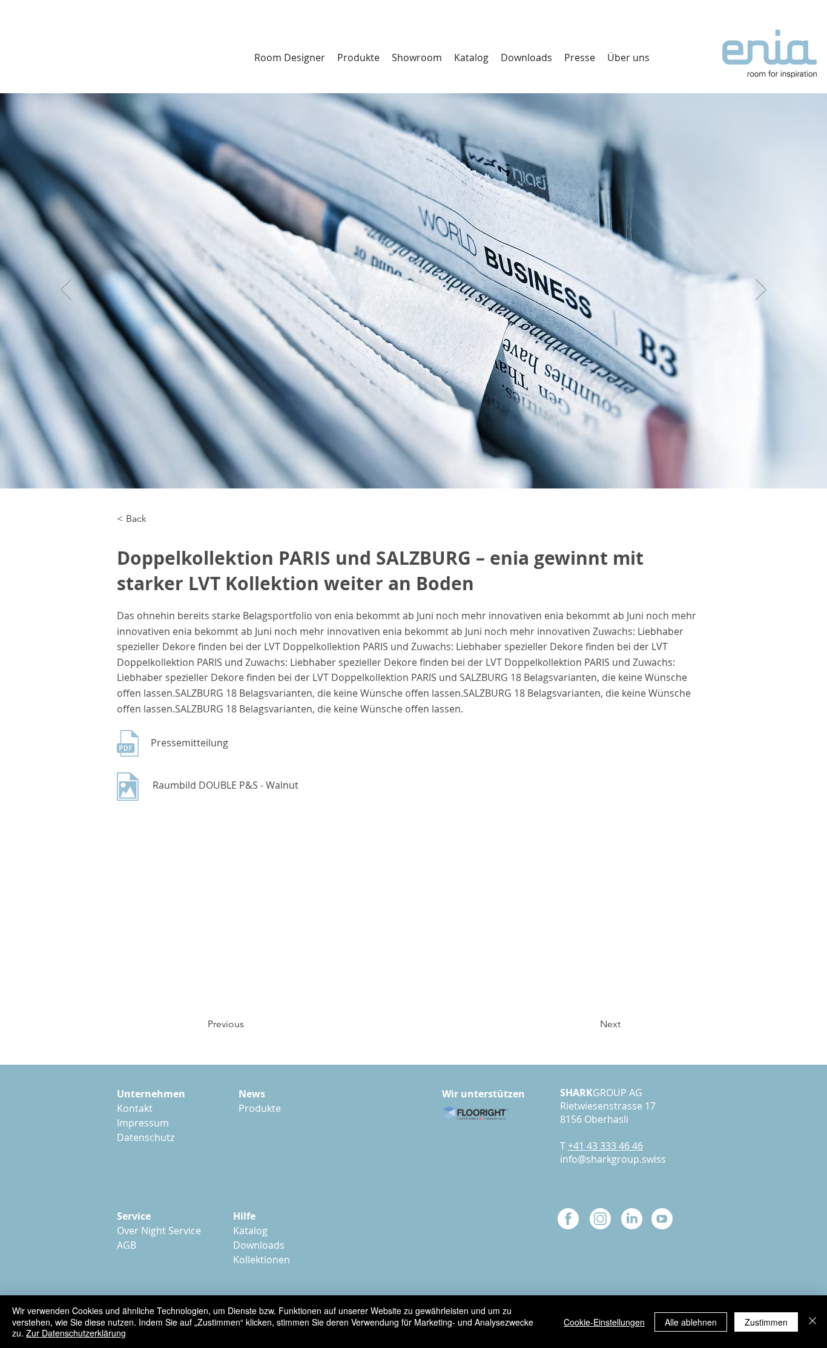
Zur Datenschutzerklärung (76, 1333)
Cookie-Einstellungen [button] (604, 1322)
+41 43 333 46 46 (605, 1145)
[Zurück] (66, 290)
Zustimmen (766, 1322)
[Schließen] (812, 1321)
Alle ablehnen (691, 1322)
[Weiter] (761, 290)
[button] (526, 57)
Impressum (143, 1122)
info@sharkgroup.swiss (613, 1159)
